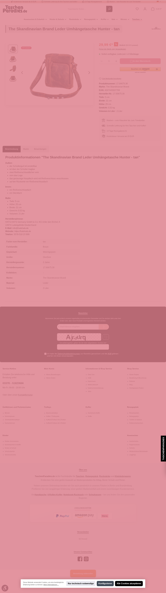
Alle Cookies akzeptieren (129, 583)
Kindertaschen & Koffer (13, 445)
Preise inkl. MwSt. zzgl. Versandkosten (112, 49)
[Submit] (104, 327)
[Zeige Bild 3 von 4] (58, 98)
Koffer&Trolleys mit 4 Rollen (56, 423)
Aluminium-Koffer (94, 413)
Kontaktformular (25, 395)
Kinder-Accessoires (12, 441)
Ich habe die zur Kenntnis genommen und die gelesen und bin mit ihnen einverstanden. (82, 355)
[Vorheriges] (22, 72)
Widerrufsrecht (93, 385)
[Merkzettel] (137, 9)
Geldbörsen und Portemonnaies (17, 407)
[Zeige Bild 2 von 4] (53, 98)
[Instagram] (86, 559)
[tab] (12, 149)
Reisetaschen (134, 413)
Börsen (7, 413)
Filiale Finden (134, 375)
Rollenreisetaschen (136, 423)
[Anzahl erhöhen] (116, 61)
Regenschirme (134, 445)
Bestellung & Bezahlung (137, 378)
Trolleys (47, 407)
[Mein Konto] (145, 9)
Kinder (5, 435)
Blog (131, 385)
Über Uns (91, 375)
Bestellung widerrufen (83, 573)
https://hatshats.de (22, 231)
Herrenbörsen (10, 416)
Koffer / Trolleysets (52, 416)
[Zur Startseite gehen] (15, 9)
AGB (109, 354)
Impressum (92, 381)
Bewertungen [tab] (40, 149)
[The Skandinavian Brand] (156, 30)
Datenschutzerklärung (95, 388)
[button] (140, 70)
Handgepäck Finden (136, 388)
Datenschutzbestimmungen (69, 354)
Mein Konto (49, 369)
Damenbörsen (10, 423)
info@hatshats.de (20, 228)
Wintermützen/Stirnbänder (138, 451)
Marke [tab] (26, 149)
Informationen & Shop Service (99, 369)
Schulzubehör (10, 451)
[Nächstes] (89, 72)
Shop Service (133, 369)
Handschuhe (133, 441)
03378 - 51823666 (13, 383)
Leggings (132, 455)
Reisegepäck (133, 407)
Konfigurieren (105, 583)
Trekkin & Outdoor (135, 420)
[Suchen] (109, 9)
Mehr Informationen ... (51, 585)
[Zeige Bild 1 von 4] (49, 98)
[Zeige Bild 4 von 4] (63, 98)
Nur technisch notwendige (81, 583)
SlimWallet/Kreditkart (12, 420)
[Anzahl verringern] (101, 61)
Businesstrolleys (52, 413)
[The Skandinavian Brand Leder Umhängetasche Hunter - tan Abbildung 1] (56, 72)
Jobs (89, 391)
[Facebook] (80, 559)
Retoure (132, 381)
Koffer (88, 407)
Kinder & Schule (10, 448)
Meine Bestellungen (53, 375)
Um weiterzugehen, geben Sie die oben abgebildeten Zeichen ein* (83, 343)
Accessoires (132, 435)
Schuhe (132, 448)
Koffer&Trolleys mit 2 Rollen (56, 420)
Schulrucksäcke (10, 455)
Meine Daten (50, 378)
